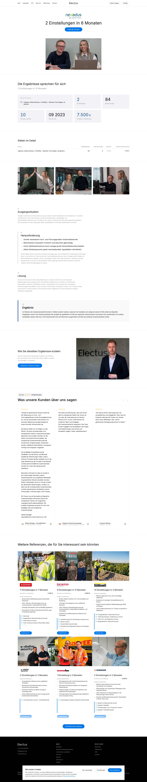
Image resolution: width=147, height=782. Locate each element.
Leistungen (26, 3)
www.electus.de (22, 754)
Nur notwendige (87, 770)
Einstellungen (101, 770)
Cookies (97, 754)
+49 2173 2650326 (23, 748)
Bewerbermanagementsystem (64, 749)
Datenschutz (98, 749)
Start (19, 3)
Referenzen (46, 3)
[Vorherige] (123, 400)
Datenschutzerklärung (69, 776)
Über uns (38, 3)
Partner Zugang (114, 3)
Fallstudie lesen (25, 633)
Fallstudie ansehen (74, 29)
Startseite (59, 747)
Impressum (98, 747)
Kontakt (125, 3)
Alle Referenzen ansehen (73, 726)
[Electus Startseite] (73, 3)
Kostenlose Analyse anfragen (29, 365)
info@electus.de (22, 751)
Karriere (54, 3)
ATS (32, 3)
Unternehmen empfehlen (63, 752)
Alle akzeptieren (115, 770)
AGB (96, 752)
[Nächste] (127, 400)
